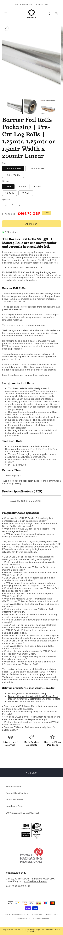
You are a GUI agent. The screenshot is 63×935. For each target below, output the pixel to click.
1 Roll (8, 186)
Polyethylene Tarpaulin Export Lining (27, 693)
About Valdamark (24, 4)
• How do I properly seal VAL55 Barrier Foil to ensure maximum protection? (29, 568)
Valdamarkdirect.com (20, 914)
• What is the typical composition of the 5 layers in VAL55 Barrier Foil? (28, 594)
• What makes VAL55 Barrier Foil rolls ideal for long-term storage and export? (29, 530)
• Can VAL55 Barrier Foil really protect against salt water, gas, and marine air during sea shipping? (28, 558)
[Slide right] (60, 107)
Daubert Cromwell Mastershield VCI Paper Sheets (34, 699)
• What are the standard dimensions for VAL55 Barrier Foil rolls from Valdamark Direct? (30, 652)
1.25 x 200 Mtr (36, 168)
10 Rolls (9, 193)
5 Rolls (37, 186)
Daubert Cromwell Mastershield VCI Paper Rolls (33, 696)
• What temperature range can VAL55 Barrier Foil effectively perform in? (27, 610)
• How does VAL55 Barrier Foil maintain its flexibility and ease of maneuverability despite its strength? (31, 718)
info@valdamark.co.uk (35, 881)
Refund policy (37, 914)
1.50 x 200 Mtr (13, 175)
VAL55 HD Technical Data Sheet (26, 501)
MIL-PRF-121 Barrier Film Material (26, 701)
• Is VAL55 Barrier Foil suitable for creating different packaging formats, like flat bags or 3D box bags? (28, 584)
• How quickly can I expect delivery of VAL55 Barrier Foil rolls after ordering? (29, 657)
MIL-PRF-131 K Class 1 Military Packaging (28, 272)
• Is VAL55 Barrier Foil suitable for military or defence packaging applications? (29, 631)
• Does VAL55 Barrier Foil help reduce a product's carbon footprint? (28, 647)
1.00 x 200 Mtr (13, 168)
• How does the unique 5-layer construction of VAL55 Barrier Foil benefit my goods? (29, 524)
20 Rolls (26, 193)
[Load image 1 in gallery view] (14, 106)
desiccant (17, 420)
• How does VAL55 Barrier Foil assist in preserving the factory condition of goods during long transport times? (30, 636)
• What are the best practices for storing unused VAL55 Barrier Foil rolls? (30, 723)
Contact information (41, 919)
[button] (6, 14)
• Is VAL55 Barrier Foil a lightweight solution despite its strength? (30, 621)
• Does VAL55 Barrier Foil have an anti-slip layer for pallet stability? (29, 728)
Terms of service (23, 919)
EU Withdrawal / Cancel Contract (22, 813)
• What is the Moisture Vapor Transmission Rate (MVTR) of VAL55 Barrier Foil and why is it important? (30, 600)
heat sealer (27, 481)
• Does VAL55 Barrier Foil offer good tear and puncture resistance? (30, 605)
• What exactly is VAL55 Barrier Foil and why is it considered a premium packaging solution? (27, 519)
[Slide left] (3, 107)
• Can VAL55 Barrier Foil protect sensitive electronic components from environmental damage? (29, 626)
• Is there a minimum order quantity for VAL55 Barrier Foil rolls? (29, 712)
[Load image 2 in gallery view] (31, 106)
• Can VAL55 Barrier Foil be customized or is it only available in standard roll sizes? (28, 579)
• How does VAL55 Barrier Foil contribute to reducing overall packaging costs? (29, 615)
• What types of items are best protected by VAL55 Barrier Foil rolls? (28, 563)
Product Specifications (17, 793)
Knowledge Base (14, 806)
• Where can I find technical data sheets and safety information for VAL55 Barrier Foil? (28, 663)
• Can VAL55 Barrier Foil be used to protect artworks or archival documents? (30, 642)
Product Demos (13, 786)
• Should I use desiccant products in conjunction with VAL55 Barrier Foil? (29, 573)
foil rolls (40, 293)
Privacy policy (52, 914)
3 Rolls (22, 186)
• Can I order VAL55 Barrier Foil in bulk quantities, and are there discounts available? (30, 707)
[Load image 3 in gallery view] (48, 106)
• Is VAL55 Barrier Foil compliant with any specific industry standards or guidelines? (28, 535)
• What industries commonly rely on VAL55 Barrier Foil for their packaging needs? (30, 589)
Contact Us (42, 4)
